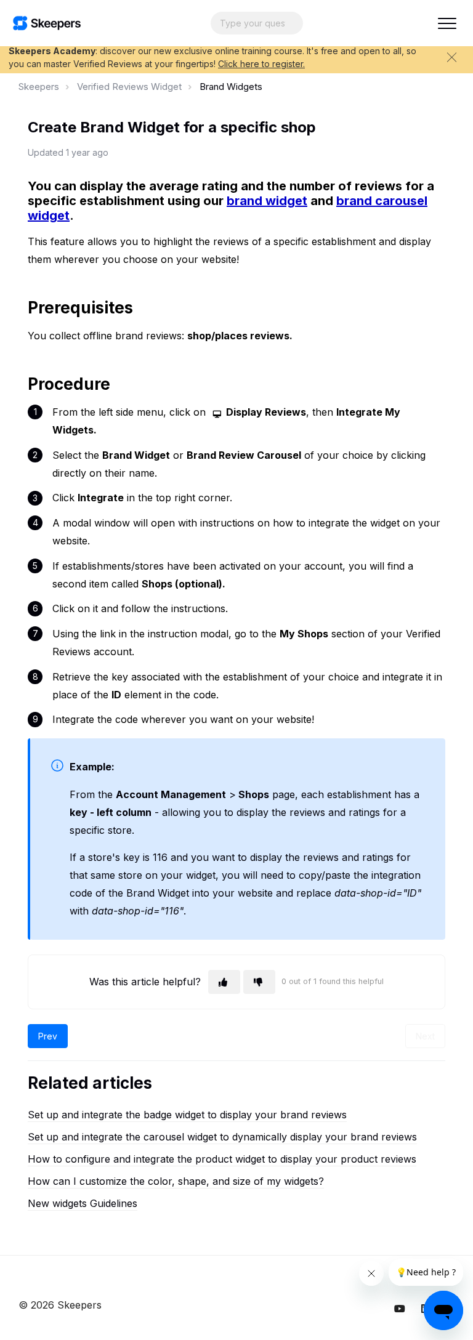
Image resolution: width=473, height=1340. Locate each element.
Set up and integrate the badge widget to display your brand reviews (187, 1114)
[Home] (46, 23)
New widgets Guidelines (82, 1203)
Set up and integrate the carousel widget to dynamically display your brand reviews (222, 1137)
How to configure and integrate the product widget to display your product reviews (222, 1159)
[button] (447, 23)
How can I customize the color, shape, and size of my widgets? (176, 1181)
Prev (47, 1036)
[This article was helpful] (224, 982)
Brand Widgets (231, 86)
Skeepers (38, 86)
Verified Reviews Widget (129, 86)
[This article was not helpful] (259, 982)
